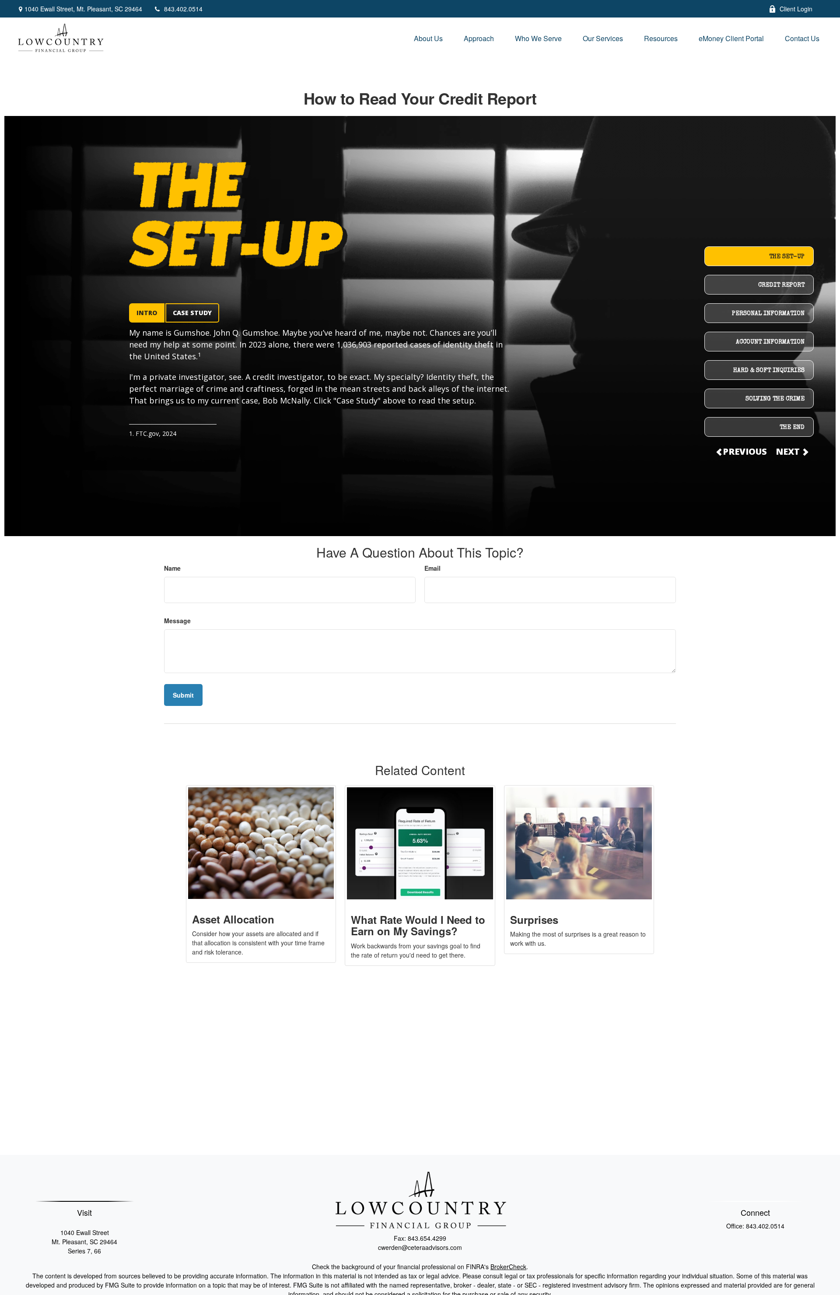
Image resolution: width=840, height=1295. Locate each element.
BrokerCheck (508, 1266)
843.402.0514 (183, 8)
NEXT (789, 451)
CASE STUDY (192, 313)
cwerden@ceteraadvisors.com (420, 1247)
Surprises (534, 919)
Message (177, 620)
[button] (428, 38)
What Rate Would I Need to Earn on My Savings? (418, 925)
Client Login (796, 8)
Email (432, 568)
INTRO (146, 313)
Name (172, 568)
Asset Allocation (233, 919)
